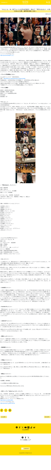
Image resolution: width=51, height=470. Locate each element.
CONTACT (26, 448)
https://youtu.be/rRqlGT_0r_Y (7, 55)
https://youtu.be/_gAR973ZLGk (7, 403)
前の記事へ (47, 416)
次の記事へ (3, 416)
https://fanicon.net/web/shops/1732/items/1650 (14, 78)
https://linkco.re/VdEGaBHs (6, 400)
